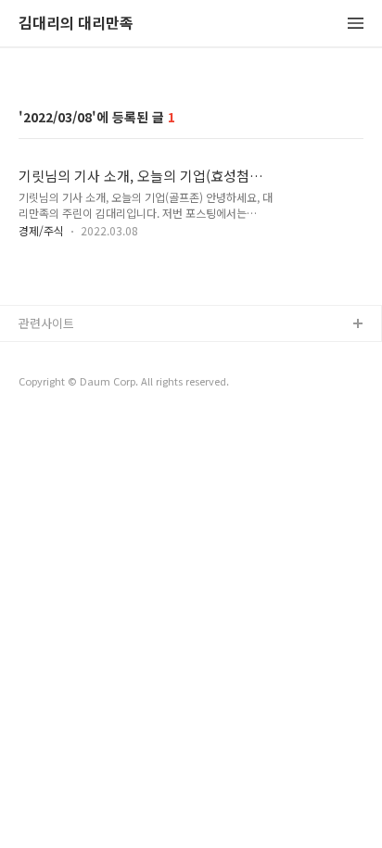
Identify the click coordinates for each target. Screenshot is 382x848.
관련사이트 (46, 323)
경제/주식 (41, 230)
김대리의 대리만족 (76, 23)
